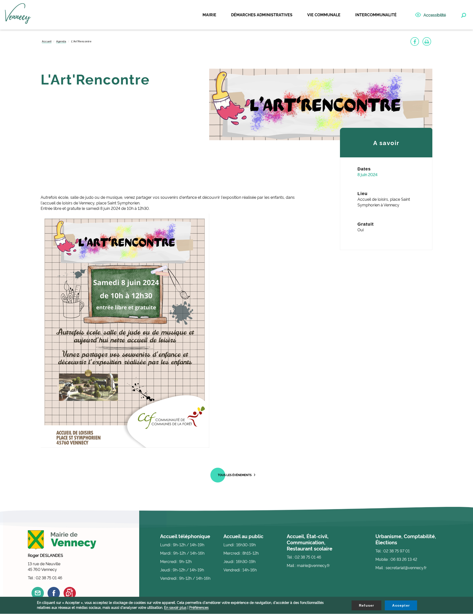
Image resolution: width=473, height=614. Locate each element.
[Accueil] (18, 15)
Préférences (199, 607)
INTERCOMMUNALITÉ (376, 14)
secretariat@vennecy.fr (406, 567)
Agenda (61, 41)
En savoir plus (175, 607)
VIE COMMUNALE (323, 14)
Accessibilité (434, 14)
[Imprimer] (426, 41)
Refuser (366, 605)
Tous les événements (235, 475)
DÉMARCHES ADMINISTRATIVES (261, 14)
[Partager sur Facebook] (414, 41)
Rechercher (463, 14)
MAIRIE (209, 14)
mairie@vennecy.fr (313, 565)
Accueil (46, 41)
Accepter (401, 605)
